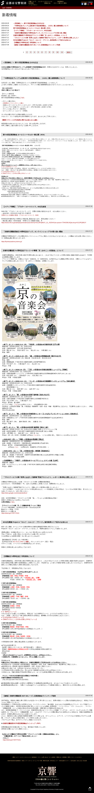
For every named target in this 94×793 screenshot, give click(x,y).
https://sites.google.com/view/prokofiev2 (14, 493)
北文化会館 (73, 760)
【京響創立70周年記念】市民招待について (27, 42)
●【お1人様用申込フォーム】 (9, 166)
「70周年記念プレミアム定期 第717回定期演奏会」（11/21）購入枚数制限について (40, 26)
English (91, 2)
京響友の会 (47, 3)
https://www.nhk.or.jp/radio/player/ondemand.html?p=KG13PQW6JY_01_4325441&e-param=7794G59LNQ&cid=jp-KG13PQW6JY (43, 222)
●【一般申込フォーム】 (9, 611)
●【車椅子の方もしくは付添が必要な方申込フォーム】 (16, 173)
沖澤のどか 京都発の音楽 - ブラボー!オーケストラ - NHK (20, 215)
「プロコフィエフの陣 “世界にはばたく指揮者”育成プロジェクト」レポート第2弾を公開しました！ (46, 37)
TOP (3, 7)
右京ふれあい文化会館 (82, 760)
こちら (22, 97)
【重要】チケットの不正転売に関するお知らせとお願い (19, 120)
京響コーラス (71, 757)
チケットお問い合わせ (43, 757)
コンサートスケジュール (45, 1)
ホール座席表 (52, 757)
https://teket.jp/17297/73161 (10, 513)
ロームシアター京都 (37, 760)
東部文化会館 (46, 760)
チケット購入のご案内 (60, 3)
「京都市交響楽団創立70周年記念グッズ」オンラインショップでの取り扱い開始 (39, 33)
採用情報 (31, 3)
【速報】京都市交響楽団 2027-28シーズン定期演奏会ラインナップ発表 (36, 45)
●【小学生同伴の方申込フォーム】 (10, 171)
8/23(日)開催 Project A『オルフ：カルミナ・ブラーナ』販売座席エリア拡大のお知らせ (42, 40)
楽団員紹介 (60, 1)
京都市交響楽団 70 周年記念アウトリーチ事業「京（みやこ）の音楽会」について (40, 35)
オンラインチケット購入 (21, 541)
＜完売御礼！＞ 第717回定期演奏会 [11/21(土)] (28, 23)
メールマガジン (32, 5)
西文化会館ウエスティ (64, 760)
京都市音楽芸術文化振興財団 (14, 760)
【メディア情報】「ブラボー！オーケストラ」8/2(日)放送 (32, 30)
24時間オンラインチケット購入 (13, 103)
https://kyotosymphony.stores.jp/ (11, 241)
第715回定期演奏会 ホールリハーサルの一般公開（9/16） (32, 28)
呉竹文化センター (54, 760)
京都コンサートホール (27, 760)
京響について (32, 1)
